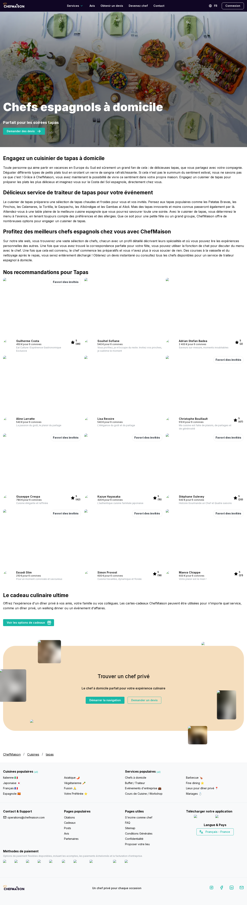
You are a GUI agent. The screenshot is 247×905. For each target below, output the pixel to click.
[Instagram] (211, 888)
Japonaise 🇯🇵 (11, 783)
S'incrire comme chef (138, 817)
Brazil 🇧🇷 (223, 838)
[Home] (13, 6)
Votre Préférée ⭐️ (75, 793)
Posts (67, 828)
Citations (69, 817)
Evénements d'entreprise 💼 (143, 788)
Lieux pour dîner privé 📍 (202, 788)
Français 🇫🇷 (10, 788)
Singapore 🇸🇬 (228, 838)
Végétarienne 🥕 (74, 783)
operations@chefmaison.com (26, 817)
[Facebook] (221, 888)
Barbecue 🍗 (194, 777)
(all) (36, 771)
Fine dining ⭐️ (195, 783)
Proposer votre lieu (137, 844)
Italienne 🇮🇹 (10, 777)
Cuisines (33, 754)
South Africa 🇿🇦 (214, 838)
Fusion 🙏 (70, 788)
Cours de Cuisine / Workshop (143, 793)
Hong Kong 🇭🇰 (225, 838)
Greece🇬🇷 (205, 838)
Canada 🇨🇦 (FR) (211, 838)
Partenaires (71, 838)
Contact (158, 5)
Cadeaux (70, 822)
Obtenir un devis (112, 5)
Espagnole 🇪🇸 (12, 793)
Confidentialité (134, 838)
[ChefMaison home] (13, 889)
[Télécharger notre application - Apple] (203, 817)
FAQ (127, 822)
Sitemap (130, 828)
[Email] (241, 888)
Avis (92, 5)
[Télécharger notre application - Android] (225, 817)
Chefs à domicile (135, 777)
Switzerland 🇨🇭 (207, 838)
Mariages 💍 (194, 793)
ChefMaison (12, 754)
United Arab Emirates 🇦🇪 (218, 838)
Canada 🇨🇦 (209, 838)
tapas (50, 754)
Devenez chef (138, 5)
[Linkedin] (231, 888)
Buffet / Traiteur (135, 783)
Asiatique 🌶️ (72, 777)
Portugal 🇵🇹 (202, 838)
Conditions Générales (138, 833)
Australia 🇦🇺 (221, 838)
